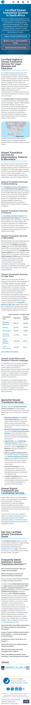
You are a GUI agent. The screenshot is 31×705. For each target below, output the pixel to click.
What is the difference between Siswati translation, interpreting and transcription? (15, 655)
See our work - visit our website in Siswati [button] (16, 42)
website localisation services (17, 516)
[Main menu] (13, 2)
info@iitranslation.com (8, 548)
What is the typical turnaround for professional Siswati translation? (12, 575)
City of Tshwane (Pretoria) (5, 341)
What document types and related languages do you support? (12, 650)
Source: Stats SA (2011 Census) (9, 351)
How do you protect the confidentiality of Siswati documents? (14, 645)
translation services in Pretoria (14, 216)
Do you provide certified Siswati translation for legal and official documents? (15, 580)
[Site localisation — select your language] (23, 2)
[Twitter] (12, 689)
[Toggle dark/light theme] (28, 2)
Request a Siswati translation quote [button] (15, 36)
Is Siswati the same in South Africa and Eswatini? (13, 640)
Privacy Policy (14, 703)
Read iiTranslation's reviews (19, 683)
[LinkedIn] (16, 689)
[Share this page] (23, 689)
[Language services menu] (18, 2)
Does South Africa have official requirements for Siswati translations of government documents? (15, 627)
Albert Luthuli (7, 331)
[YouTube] (8, 689)
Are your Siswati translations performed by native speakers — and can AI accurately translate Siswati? (15, 634)
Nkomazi (5, 327)
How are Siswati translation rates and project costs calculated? (13, 569)
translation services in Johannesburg (15, 187)
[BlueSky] (20, 689)
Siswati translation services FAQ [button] (15, 48)
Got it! (26, 701)
